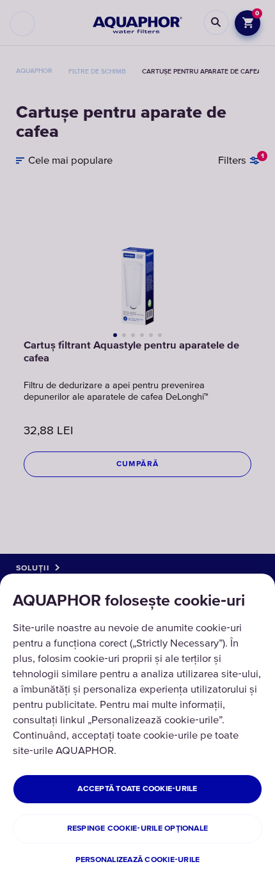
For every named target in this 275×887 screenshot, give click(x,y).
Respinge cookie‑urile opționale (137, 828)
